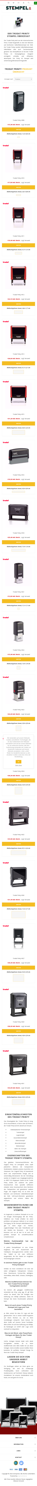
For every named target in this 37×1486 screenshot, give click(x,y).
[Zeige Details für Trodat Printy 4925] (18, 816)
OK (18, 762)
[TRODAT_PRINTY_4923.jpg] (18, 691)
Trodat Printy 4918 (18, 533)
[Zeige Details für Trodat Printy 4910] (18, 159)
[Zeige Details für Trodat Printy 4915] (18, 395)
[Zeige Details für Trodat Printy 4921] (18, 573)
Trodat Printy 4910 (18, 178)
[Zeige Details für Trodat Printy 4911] (18, 217)
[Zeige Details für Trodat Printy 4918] (18, 514)
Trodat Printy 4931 (18, 1083)
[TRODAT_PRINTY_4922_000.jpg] (18, 631)
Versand (21, 1481)
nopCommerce (22, 1476)
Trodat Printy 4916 (18, 475)
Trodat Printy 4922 (18, 650)
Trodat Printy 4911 (18, 236)
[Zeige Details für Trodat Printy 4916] (18, 456)
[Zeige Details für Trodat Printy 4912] (18, 276)
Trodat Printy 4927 (18, 958)
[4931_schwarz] (18, 1065)
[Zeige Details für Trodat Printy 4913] (18, 335)
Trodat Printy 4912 (18, 295)
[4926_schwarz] (18, 876)
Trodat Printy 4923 (18, 710)
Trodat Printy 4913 (18, 354)
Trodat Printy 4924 (18, 771)
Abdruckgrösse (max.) (18, 134)
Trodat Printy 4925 (18, 834)
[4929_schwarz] (18, 1003)
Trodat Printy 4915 (18, 414)
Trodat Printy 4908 (18, 120)
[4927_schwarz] (18, 939)
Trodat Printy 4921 (18, 592)
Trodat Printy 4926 (18, 895)
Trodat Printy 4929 (18, 1022)
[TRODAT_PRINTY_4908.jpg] (18, 101)
